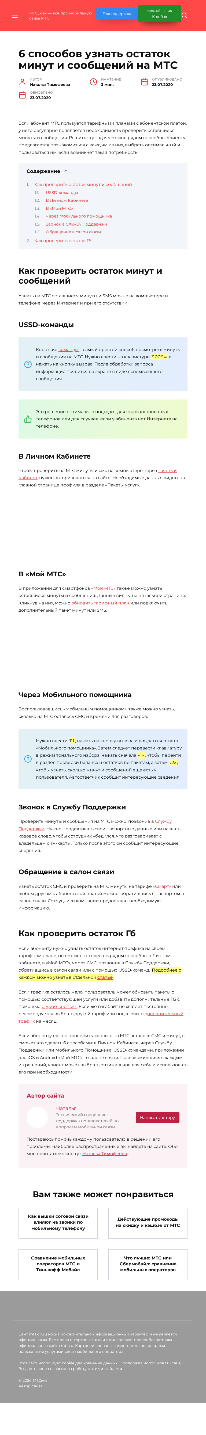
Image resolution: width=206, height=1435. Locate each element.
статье (105, 977)
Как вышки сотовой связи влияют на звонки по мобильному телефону (58, 1222)
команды (68, 349)
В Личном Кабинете (67, 200)
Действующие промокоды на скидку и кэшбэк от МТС (148, 1222)
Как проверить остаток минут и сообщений (83, 184)
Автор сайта (31, 1386)
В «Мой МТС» (59, 208)
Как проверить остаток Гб (62, 240)
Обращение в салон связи (73, 232)
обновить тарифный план (100, 603)
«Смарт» (162, 886)
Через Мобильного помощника (79, 216)
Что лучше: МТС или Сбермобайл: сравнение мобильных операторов (148, 1263)
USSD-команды (62, 192)
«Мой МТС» (103, 588)
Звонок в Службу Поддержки (76, 224)
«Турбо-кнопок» (59, 1006)
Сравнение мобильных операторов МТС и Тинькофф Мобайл (58, 1263)
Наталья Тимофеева (104, 1153)
